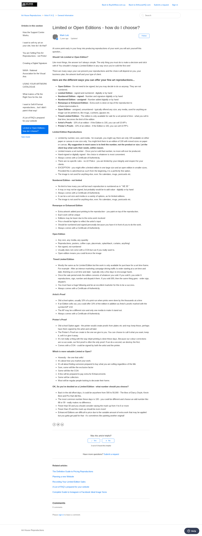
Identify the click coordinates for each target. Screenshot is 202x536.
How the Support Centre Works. (33, 34)
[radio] (94, 441)
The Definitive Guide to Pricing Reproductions (72, 471)
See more (25, 137)
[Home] (29, 6)
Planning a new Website (63, 476)
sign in (61, 515)
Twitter (58, 424)
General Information (65, 15)
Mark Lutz (64, 35)
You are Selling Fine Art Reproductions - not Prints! (35, 54)
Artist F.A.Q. (49, 15)
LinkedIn (62, 424)
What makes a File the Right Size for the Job (33, 95)
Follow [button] (144, 36)
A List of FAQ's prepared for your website (34, 119)
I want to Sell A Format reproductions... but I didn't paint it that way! (34, 107)
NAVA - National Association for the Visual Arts (34, 73)
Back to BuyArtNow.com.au (113, 5)
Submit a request (161, 5)
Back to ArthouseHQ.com (140, 5)
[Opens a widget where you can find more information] (191, 531)
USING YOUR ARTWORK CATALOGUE (35, 85)
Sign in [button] (175, 5)
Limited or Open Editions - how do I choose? (34, 129)
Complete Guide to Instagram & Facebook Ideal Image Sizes (79, 492)
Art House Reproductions (31, 15)
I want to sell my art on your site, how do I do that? (35, 44)
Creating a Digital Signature (35, 63)
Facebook (54, 424)
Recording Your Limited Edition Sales (69, 482)
